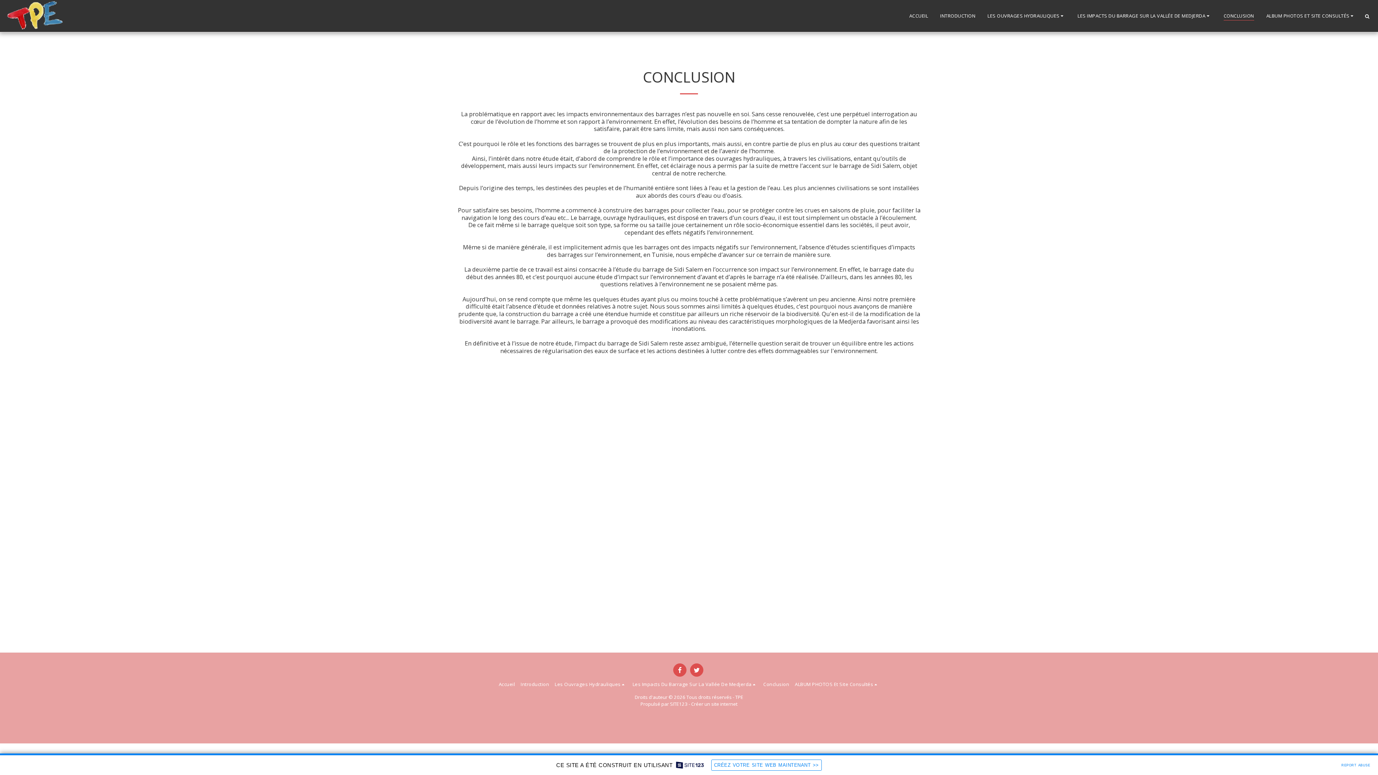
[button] (1026, 16)
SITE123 (679, 704)
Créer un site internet (714, 704)
